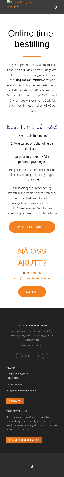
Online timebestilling (32, 226)
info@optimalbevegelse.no (32, 278)
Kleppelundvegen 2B (17, 373)
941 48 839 (34, 273)
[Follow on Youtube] (45, 356)
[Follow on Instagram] (36, 356)
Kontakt (32, 291)
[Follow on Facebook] (19, 356)
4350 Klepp (12, 377)
